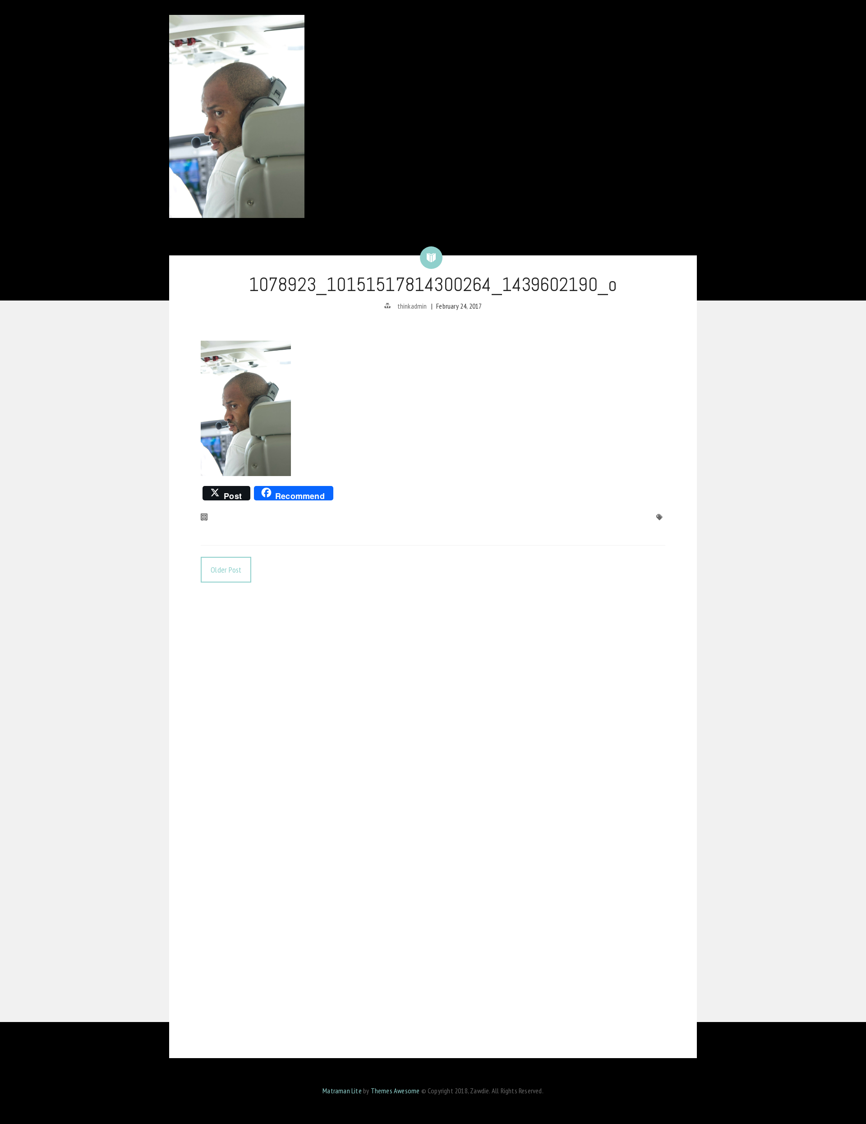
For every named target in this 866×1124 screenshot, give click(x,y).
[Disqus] (433, 707)
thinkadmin (412, 305)
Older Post (226, 569)
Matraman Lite (342, 1090)
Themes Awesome (395, 1090)
